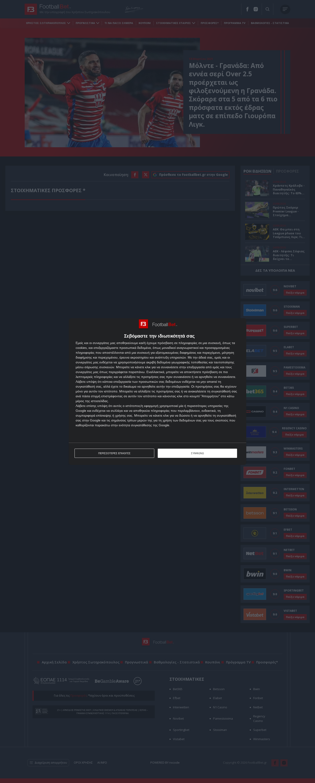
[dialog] (157, 391)
